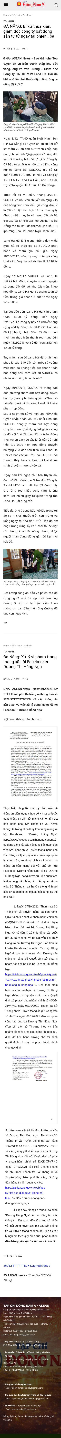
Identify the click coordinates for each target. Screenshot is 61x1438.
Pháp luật (16, 15)
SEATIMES (10, 1405)
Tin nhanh (27, 15)
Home (6, 15)
